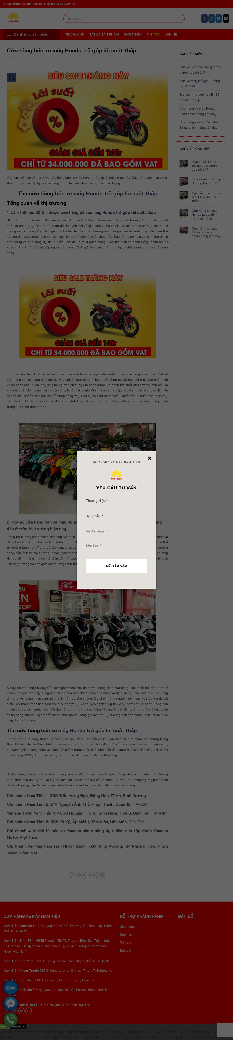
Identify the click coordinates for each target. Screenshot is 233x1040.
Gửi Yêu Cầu (116, 565)
